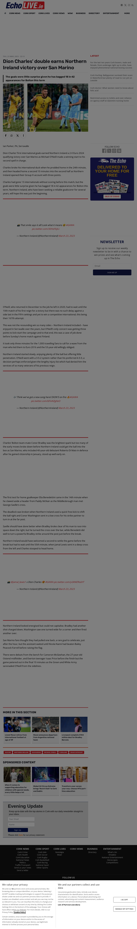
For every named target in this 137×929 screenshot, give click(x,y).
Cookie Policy (19, 912)
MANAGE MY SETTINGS (124, 909)
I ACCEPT (124, 900)
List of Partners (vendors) (69, 905)
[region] (68, 904)
